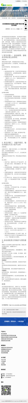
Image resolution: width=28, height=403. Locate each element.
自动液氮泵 (4, 333)
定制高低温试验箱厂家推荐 (12, 309)
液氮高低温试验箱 (5, 340)
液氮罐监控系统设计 (6, 349)
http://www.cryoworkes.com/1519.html (17, 305)
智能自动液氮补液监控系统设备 (9, 337)
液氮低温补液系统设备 (7, 339)
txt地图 (3, 363)
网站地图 (3, 364)
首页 (9, 18)
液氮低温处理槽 (5, 351)
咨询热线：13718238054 (21, 1)
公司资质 (3, 361)
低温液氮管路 (4, 352)
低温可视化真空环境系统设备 (8, 335)
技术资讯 (14, 18)
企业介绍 (3, 359)
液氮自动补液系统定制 (7, 347)
